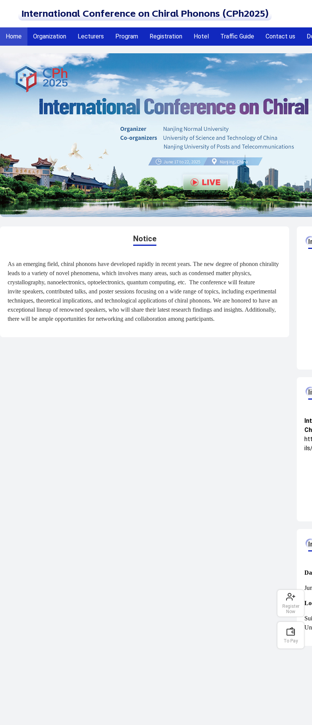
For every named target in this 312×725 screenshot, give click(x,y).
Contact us (280, 36)
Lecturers (91, 36)
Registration (166, 36)
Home (14, 36)
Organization (49, 36)
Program (126, 36)
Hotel (201, 36)
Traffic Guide (237, 36)
